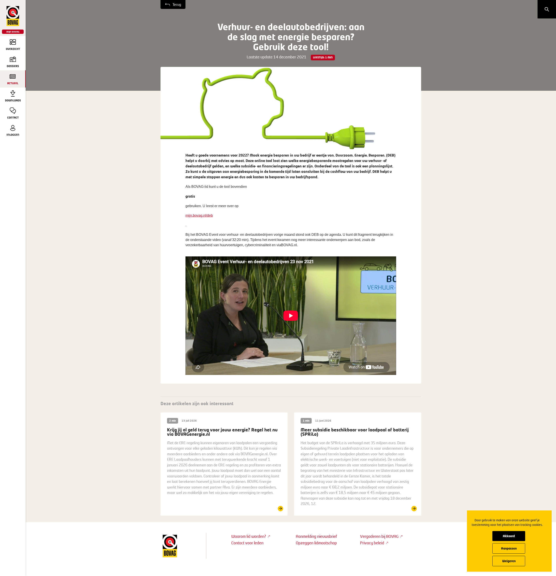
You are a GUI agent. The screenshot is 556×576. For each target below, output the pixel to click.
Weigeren (509, 561)
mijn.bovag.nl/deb (199, 215)
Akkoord (509, 536)
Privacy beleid (372, 542)
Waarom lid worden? (248, 536)
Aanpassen (509, 548)
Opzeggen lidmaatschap (316, 542)
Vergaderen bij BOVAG (379, 536)
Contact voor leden (247, 542)
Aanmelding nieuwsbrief (316, 536)
